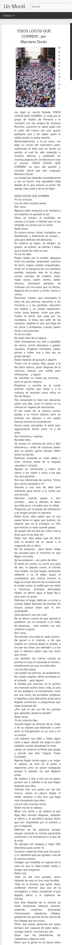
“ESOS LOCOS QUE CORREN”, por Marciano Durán (34, 36)
